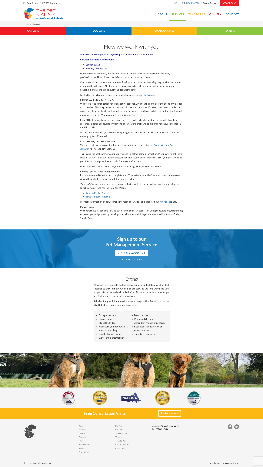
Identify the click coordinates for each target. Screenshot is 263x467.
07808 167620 (193, 3)
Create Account (210, 3)
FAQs (175, 3)
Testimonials (84, 444)
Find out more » (169, 413)
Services (177, 14)
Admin (236, 463)
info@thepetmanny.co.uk (167, 426)
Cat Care (33, 30)
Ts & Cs (82, 448)
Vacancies (119, 437)
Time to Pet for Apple (97, 192)
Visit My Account (131, 253)
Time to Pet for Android (98, 196)
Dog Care (98, 30)
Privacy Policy (84, 452)
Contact (232, 14)
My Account (229, 3)
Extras (230, 30)
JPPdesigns (229, 463)
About (162, 14)
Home (28, 24)
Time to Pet (196, 14)
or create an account (131, 259)
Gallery (215, 14)
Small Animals (164, 30)
